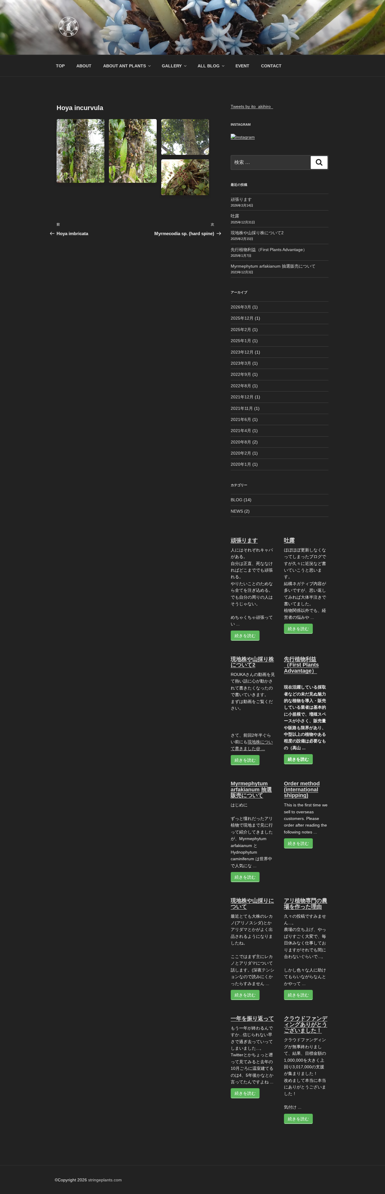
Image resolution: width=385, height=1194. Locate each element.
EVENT (242, 65)
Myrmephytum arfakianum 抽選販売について (273, 266)
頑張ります (241, 199)
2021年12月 (242, 396)
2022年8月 (241, 385)
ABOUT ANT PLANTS (124, 65)
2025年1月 (241, 340)
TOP (60, 65)
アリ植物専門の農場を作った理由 (305, 904)
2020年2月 (241, 453)
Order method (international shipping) (302, 790)
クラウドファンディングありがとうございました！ (305, 1024)
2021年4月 (241, 430)
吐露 (235, 215)
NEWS (237, 511)
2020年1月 (241, 464)
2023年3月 (241, 363)
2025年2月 (241, 329)
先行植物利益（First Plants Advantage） (269, 249)
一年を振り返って (252, 1018)
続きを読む (245, 635)
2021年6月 (241, 419)
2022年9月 (241, 374)
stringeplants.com (105, 1179)
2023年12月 (242, 352)
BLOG (236, 499)
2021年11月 (242, 408)
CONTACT (271, 65)
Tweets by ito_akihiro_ (252, 106)
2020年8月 (241, 442)
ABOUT (83, 65)
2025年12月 (242, 318)
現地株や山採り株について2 (257, 232)
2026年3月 (241, 307)
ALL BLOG (209, 65)
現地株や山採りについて (252, 904)
